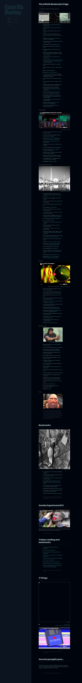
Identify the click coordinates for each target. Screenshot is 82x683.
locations (57, 496)
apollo (48, 410)
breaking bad (56, 410)
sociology (44, 417)
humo (61, 413)
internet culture (45, 414)
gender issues (45, 413)
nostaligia (56, 651)
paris (47, 497)
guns (48, 413)
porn (46, 416)
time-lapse (60, 651)
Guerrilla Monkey (14, 9)
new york (44, 497)
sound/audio (49, 417)
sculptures (56, 673)
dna (44, 412)
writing (50, 418)
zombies (52, 418)
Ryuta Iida (68, 622)
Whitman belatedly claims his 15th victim (51, 350)
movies (50, 415)
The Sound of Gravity (52, 322)
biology (53, 410)
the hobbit (52, 497)
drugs (46, 412)
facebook (51, 412)
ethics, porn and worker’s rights (53, 241)
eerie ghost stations (58, 488)
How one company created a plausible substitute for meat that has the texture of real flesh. (53, 61)
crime (57, 411)
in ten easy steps (55, 246)
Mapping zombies (58, 625)
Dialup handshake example (65, 129)
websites (47, 418)
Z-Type (49, 388)
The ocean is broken (50, 220)
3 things (45, 651)
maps (55, 414)
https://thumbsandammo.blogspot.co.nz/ (56, 342)
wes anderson (59, 570)
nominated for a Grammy (56, 493)
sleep (59, 416)
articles (50, 410)
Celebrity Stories (51, 383)
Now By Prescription (50, 70)
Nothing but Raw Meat (54, 369)
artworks (48, 651)
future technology (58, 412)
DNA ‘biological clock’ (55, 44)
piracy (58, 415)
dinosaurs (59, 411)
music (53, 570)
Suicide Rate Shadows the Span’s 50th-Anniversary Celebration (52, 232)
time (58, 417)
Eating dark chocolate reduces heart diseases (52, 558)
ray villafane (53, 673)
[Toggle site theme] (8, 24)
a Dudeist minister (57, 355)
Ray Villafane (46, 665)
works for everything (57, 347)
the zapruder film (56, 497)
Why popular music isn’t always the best (51, 561)
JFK (49, 496)
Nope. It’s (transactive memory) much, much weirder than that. (52, 195)
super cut (52, 417)
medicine (44, 415)
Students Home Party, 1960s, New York (54, 563)
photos (49, 497)
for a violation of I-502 (48, 476)
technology (56, 417)
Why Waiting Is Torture (54, 254)
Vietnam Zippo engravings (52, 377)
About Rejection (55, 248)
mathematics (59, 414)
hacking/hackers (52, 413)
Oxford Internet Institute (66, 625)
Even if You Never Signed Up (49, 153)
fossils (54, 412)
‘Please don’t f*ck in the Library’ (49, 491)
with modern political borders (56, 372)
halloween (46, 673)
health (56, 413)
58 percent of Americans (52, 471)
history (59, 413)
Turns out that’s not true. (56, 293)
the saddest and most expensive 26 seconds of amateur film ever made (52, 482)
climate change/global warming (51, 411)
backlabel (50, 387)
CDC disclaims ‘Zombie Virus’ (49, 550)
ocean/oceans (54, 415)
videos (48, 533)
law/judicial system (51, 414)
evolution (48, 412)
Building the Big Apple (66, 469)
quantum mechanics (54, 416)
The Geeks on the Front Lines (55, 156)
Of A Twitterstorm (52, 207)
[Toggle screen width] (10, 24)
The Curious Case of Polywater (49, 74)
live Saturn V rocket (52, 161)
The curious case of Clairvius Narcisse (51, 485)
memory (48, 415)
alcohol (45, 410)
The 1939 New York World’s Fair (65, 191)
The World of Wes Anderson (49, 560)
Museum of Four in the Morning (65, 286)
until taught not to (57, 218)
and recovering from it (52, 72)
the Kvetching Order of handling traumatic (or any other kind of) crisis (52, 251)
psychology (49, 416)
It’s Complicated (57, 147)
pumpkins (49, 673)
